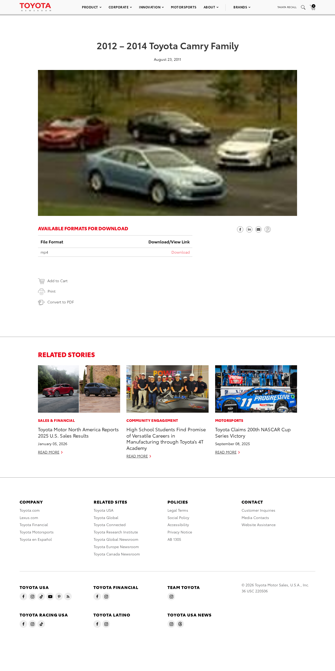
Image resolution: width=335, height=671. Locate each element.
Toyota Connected (110, 524)
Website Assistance (259, 524)
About (209, 7)
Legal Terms (178, 510)
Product (90, 7)
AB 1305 (174, 539)
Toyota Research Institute (116, 531)
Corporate (119, 7)
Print (51, 291)
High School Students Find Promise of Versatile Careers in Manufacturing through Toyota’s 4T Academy (166, 438)
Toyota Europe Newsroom (116, 546)
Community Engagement (152, 420)
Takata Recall (287, 7)
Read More (48, 452)
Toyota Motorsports (37, 531)
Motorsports (184, 7)
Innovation (149, 7)
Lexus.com (29, 517)
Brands (240, 7)
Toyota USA (103, 510)
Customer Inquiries (258, 510)
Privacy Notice (180, 531)
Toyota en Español (36, 539)
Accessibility (178, 524)
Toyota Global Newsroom (116, 539)
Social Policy (178, 517)
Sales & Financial (56, 420)
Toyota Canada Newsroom (117, 554)
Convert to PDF (60, 301)
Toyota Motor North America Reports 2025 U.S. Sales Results (78, 432)
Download (180, 252)
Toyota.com (30, 510)
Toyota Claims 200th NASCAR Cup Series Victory (253, 432)
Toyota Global (106, 517)
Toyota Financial (34, 524)
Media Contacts (255, 517)
